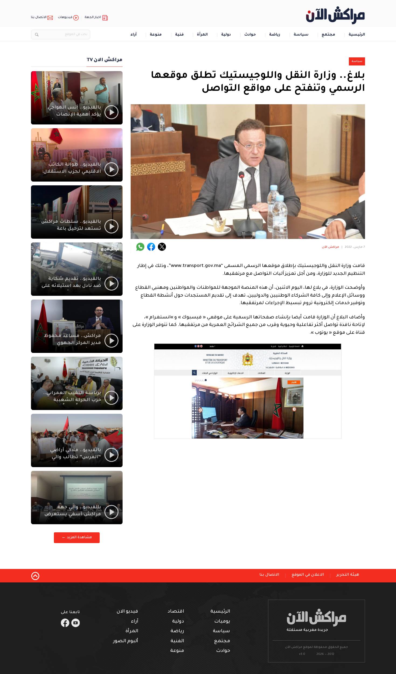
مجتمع (328, 35)
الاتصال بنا (39, 17)
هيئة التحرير (347, 575)
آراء (133, 35)
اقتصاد (176, 611)
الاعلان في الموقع (308, 575)
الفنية (177, 641)
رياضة (274, 35)
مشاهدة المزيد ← (77, 538)
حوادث (250, 35)
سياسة (301, 35)
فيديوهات (65, 17)
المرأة (202, 35)
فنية (179, 35)
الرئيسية (357, 35)
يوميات (222, 621)
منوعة (156, 35)
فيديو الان (127, 611)
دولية (226, 35)
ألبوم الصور (125, 641)
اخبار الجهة (93, 17)
